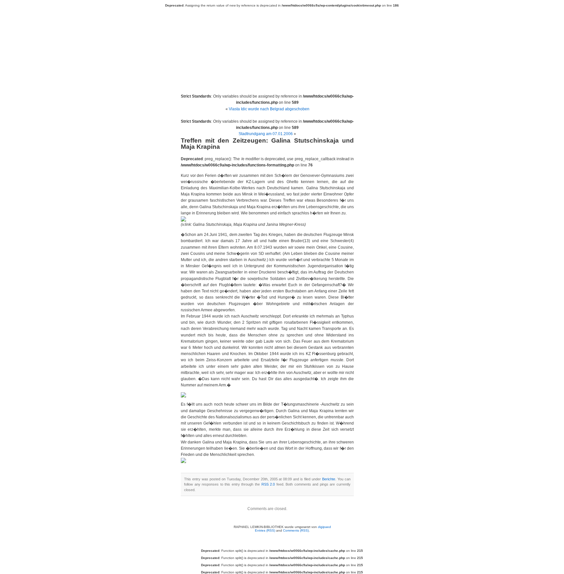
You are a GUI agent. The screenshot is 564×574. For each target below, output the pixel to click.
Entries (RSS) (265, 530)
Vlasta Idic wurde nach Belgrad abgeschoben (269, 109)
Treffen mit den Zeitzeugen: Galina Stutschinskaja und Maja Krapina (267, 143)
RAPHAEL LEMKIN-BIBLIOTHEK (285, 46)
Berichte (328, 479)
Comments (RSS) (296, 530)
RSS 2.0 (268, 484)
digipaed (324, 527)
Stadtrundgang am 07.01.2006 (266, 134)
